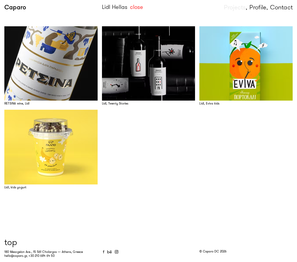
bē (109, 252)
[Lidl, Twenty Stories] (148, 63)
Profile (257, 7)
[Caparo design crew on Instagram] (116, 252)
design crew (32, 7)
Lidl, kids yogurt (15, 187)
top (10, 242)
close (136, 7)
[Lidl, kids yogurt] (51, 147)
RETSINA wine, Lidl (17, 103)
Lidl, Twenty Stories (115, 103)
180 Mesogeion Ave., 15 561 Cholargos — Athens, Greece (43, 252)
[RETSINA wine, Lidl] (51, 63)
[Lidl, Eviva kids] (246, 63)
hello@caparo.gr (15, 256)
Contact (281, 7)
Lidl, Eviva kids (209, 103)
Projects (235, 7)
